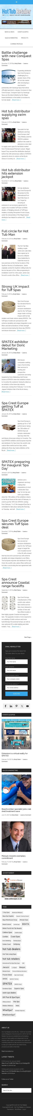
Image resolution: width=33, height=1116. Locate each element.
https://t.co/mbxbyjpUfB (23, 1063)
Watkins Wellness (8, 1006)
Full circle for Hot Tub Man (15, 232)
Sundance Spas (7, 988)
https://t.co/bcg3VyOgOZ (23, 1071)
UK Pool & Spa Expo (11, 997)
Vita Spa (16, 1002)
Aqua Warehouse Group (10, 920)
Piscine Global (7, 975)
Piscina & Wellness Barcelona (19, 971)
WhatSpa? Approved (20, 1010)
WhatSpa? (8, 1010)
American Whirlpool (17, 912)
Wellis (17, 1006)
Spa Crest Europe (18, 975)
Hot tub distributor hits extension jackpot (16, 173)
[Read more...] (16, 100)
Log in (24, 1109)
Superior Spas (19, 988)
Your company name (12, 675)
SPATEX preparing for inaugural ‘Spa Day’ (16, 465)
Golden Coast (7, 944)
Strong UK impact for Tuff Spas (15, 288)
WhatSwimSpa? (9, 1015)
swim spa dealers (9, 993)
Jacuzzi (6, 967)
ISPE (23, 963)
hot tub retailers (11, 958)
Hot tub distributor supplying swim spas (16, 114)
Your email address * (12, 684)
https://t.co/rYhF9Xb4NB (9, 1071)
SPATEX (7, 983)
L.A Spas (14, 967)
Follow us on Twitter (7, 1079)
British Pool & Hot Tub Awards (12, 928)
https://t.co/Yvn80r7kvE (8, 1063)
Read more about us (7, 1051)
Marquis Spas (6, 971)
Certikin (5, 937)
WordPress (18, 1109)
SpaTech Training (14, 979)
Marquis (22, 967)
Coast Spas (15, 937)
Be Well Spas (17, 924)
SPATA (5, 979)
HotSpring (16, 944)
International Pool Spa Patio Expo (11, 963)
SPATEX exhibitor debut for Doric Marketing (15, 345)
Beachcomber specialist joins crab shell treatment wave (16, 810)
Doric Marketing (7, 940)
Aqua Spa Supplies (8, 916)
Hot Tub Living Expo (9, 954)
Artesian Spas (24, 920)
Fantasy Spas (17, 940)
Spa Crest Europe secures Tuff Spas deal (15, 523)
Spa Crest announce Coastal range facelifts (15, 582)
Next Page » (27, 637)
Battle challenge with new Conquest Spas (16, 56)
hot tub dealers (11, 949)
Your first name (10, 658)
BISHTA (25, 924)
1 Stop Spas (6, 912)
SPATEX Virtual (18, 984)
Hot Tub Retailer (16, 12)
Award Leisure (7, 924)
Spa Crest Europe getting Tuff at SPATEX (15, 406)
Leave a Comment (25, 815)
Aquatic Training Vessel (22, 916)
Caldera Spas (7, 932)
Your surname (9, 667)
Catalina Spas (18, 932)
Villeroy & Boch (7, 1001)
